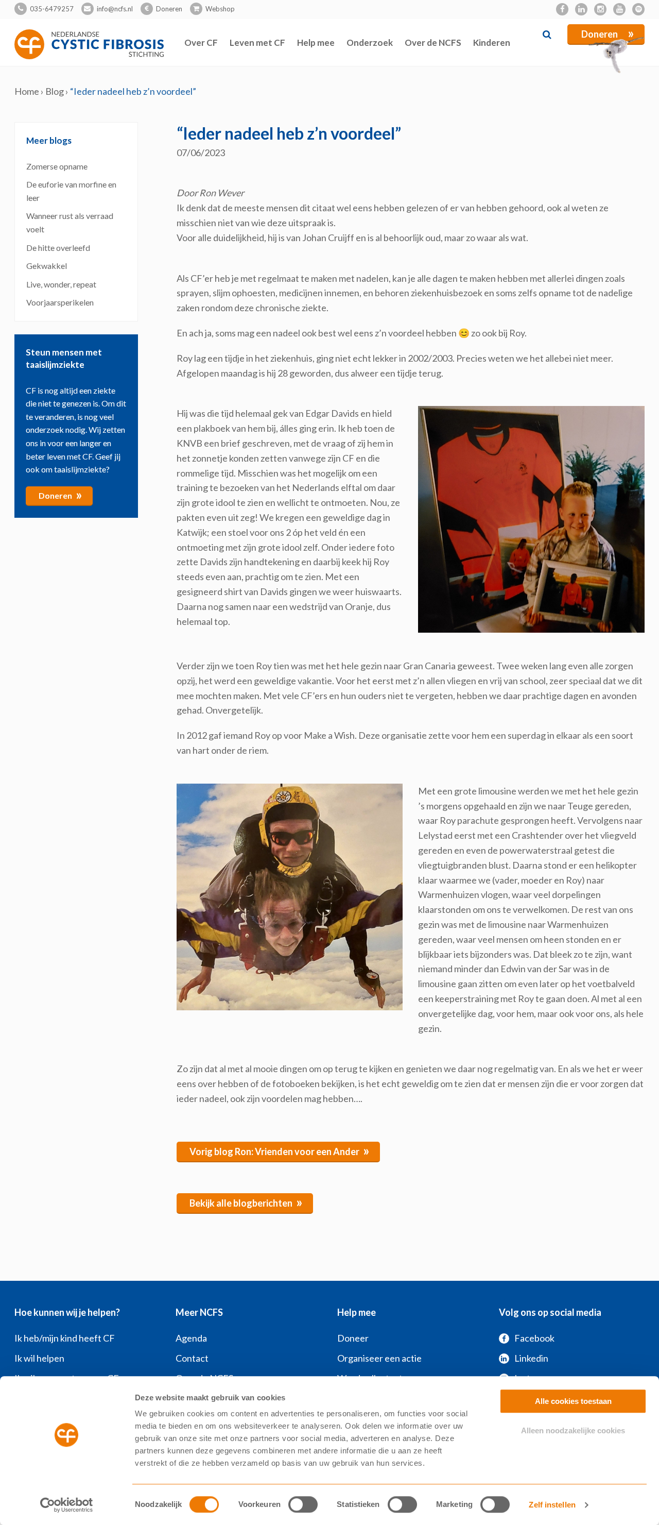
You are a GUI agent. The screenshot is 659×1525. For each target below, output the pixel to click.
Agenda (191, 1338)
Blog (54, 91)
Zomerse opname (57, 166)
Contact (192, 1358)
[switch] (303, 1504)
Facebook (534, 1338)
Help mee (316, 42)
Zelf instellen (552, 1504)
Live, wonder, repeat (61, 284)
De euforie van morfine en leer (71, 190)
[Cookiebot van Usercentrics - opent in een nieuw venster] (67, 1505)
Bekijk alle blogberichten (246, 1202)
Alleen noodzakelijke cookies (573, 1430)
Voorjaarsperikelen (60, 302)
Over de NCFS (433, 42)
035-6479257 (52, 9)
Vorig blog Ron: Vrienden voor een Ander (279, 1150)
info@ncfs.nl (115, 9)
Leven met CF (257, 42)
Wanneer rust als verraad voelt (69, 222)
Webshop (220, 9)
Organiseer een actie (379, 1358)
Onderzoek (369, 42)
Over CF (201, 42)
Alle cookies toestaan (573, 1401)
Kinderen (491, 42)
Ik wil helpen (39, 1358)
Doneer (353, 1338)
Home (26, 91)
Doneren (169, 9)
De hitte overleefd (58, 247)
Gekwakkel (47, 265)
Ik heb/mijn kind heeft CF (64, 1338)
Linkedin (531, 1358)
